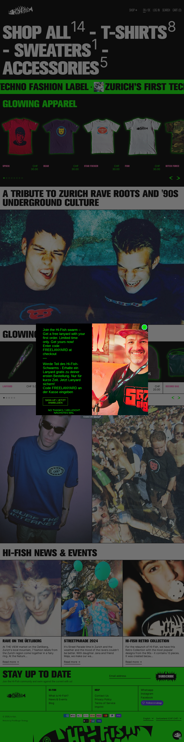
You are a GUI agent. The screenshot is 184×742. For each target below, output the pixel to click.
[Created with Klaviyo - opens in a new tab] (91, 417)
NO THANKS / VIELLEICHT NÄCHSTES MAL (64, 410)
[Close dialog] (144, 327)
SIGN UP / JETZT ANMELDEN (55, 401)
